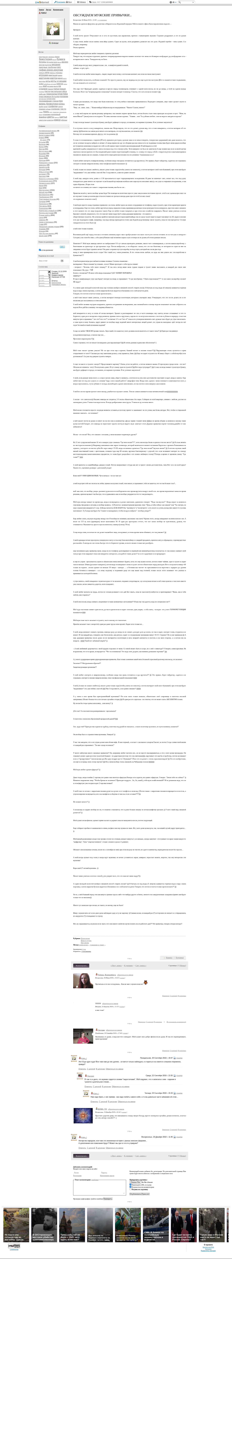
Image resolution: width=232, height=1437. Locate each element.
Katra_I (84, 1058)
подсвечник (42, 99)
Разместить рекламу (208, 1251)
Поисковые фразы (59, 285)
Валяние (42, 144)
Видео (41, 147)
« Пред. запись (116, 966)
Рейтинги (82, 2)
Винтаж (42, 149)
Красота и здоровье (46, 179)
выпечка (48, 65)
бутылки (50, 62)
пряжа (61, 104)
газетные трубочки (47, 67)
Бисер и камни (44, 135)
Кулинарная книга (46, 181)
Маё (40, 188)
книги (65, 78)
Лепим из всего (44, 183)
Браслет (45, 57)
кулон (41, 86)
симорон (42, 220)
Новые (182, 966)
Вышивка (42, 154)
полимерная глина (48, 101)
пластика (62, 94)
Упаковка (42, 229)
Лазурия (101, 1030)
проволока (52, 103)
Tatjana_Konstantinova (107, 975)
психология (83, 945)
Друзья (48, 10)
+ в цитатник (102, 20)
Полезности (43, 204)
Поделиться (180, 958)
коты (48, 81)
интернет (42, 174)
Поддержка (171, 2)
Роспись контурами (46, 213)
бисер (54, 59)
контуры (42, 81)
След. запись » (140, 966)
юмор (57, 119)
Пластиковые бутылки (47, 199)
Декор (41, 158)
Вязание (42, 156)
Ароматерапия (44, 133)
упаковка (47, 114)
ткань (46, 111)
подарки (64, 96)
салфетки (53, 106)
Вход (70, 2)
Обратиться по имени (114, 1069)
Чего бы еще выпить (47, 233)
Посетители (56, 283)
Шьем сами (43, 236)
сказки (42, 109)
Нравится (169, 958)
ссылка (122, 978)
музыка (50, 86)
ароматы (51, 57)
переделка (51, 94)
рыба (41, 107)
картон (54, 78)
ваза (55, 62)
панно (50, 89)
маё (45, 86)
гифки (42, 69)
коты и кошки (58, 81)
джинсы (52, 73)
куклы (65, 84)
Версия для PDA (208, 1247)
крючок (60, 84)
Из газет (43, 140)
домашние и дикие (97, 945)
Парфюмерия (44, 197)
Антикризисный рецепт (48, 131)
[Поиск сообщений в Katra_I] (62, 247)
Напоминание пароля (107, 1176)
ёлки (40, 57)
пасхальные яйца (58, 91)
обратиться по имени (125, 975)
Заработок (43, 167)
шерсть (57, 117)
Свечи (41, 218)
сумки (41, 112)
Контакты (208, 1249)
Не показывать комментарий (176, 1022)
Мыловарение (44, 195)
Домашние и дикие (46, 163)
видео (65, 62)
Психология (43, 208)
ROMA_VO (102, 1109)
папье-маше (60, 89)
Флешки (42, 231)
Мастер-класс (44, 190)
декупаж (58, 70)
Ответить (165, 996)
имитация (52, 75)
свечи (60, 107)
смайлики (94, 1180)
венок (59, 62)
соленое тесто (58, 109)
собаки (48, 109)
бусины (42, 62)
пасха (47, 91)
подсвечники (51, 99)
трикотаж (56, 112)
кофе (41, 84)
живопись (42, 165)
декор (49, 70)
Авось (94, 2)
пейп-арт (42, 94)
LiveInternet (42, 2)
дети (47, 72)
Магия (41, 186)
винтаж (42, 65)
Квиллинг (42, 176)
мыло (56, 86)
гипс (59, 67)
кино (60, 78)
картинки (44, 78)
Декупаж (42, 160)
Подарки (42, 202)
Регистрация (61, 2)
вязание (56, 64)
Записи (41, 10)
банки (57, 57)
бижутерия (45, 59)
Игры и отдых (44, 172)
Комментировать (81, 965)
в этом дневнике (47, 250)
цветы (50, 116)
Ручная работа (44, 215)
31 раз (84, 949)
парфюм (41, 91)
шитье (63, 116)
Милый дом (43, 192)
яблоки (64, 120)
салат (45, 107)
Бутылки (42, 142)
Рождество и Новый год (48, 211)
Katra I (40, 13)
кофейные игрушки (50, 84)
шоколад (50, 120)
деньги (41, 73)
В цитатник (182, 996)
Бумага (41, 138)
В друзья (55, 43)
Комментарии (58, 10)
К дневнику (128, 966)
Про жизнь (43, 206)
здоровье (58, 73)
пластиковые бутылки (49, 96)
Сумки (41, 224)
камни (60, 75)
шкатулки (43, 120)
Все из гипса (43, 151)
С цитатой (173, 996)
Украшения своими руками (49, 227)
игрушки (43, 75)
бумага (61, 59)
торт (50, 112)
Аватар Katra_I (53, 29)
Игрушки (42, 170)
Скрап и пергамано (46, 222)
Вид (174, 3)
